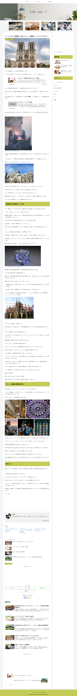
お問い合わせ (43, 692)
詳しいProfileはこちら (42, 516)
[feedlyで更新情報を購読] (27, 597)
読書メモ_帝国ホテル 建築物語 (40, 529)
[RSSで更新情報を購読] (30, 597)
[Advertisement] (27, 575)
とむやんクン (15, 319)
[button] (27, 591)
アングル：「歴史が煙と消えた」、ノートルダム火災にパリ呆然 (19, 161)
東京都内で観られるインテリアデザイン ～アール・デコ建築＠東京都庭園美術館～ (26, 530)
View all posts (45, 520)
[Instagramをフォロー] (25, 597)
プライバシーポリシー (36, 692)
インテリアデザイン (9, 563)
